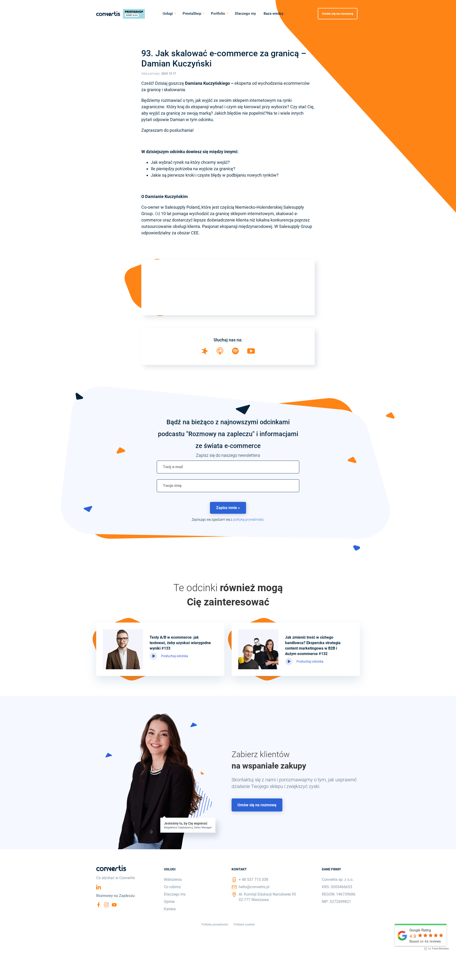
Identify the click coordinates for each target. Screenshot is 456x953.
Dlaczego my (245, 13)
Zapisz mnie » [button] (228, 507)
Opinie (169, 901)
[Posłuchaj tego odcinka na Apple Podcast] (220, 353)
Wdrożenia (173, 879)
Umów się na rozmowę (337, 13)
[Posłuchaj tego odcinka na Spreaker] (204, 353)
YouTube (114, 904)
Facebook (98, 904)
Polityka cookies (244, 924)
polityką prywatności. (248, 519)
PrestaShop (192, 13)
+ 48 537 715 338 (253, 879)
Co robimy (172, 887)
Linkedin (98, 887)
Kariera (170, 909)
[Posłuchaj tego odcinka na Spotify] (235, 352)
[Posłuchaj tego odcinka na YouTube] (251, 352)
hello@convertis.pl (254, 887)
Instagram (106, 904)
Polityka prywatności (214, 924)
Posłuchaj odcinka (174, 656)
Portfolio (218, 13)
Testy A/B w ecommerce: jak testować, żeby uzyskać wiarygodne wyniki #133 (180, 643)
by (438, 948)
